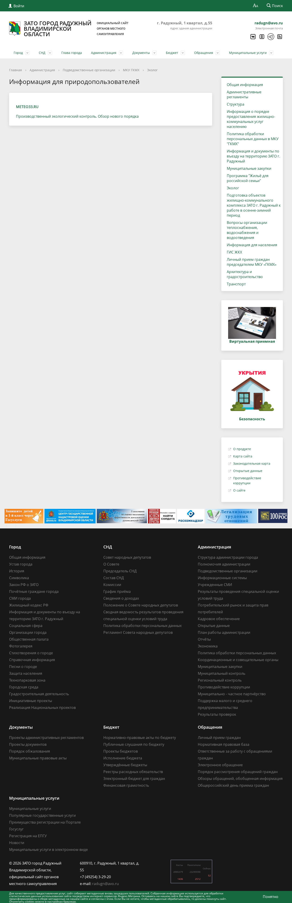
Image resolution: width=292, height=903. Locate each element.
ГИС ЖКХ (234, 252)
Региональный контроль (220, 680)
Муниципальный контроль (221, 673)
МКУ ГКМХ (131, 70)
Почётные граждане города (34, 591)
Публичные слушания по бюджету (133, 744)
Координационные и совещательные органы (238, 659)
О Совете (111, 564)
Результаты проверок (217, 714)
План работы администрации (224, 632)
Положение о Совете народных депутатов (140, 605)
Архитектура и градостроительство (245, 274)
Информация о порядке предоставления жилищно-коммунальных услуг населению (251, 119)
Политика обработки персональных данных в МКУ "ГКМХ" (253, 138)
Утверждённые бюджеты (125, 764)
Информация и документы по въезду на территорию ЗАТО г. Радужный (253, 156)
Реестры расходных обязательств (133, 771)
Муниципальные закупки (249, 168)
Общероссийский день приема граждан (233, 785)
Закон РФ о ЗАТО (24, 584)
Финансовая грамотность (126, 785)
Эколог (152, 70)
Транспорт (236, 284)
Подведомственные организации (89, 70)
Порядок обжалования (29, 751)
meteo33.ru (27, 106)
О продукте (242, 449)
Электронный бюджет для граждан (134, 778)
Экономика (208, 646)
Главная (15, 70)
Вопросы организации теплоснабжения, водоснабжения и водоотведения (247, 230)
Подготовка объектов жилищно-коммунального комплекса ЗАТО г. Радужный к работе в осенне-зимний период (254, 205)
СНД (42, 53)
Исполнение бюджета (122, 758)
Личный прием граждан (219, 737)
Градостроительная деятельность (39, 693)
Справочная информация (32, 659)
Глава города (71, 53)
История (16, 570)
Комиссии (112, 584)
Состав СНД (113, 577)
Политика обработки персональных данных (142, 625)
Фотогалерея (20, 646)
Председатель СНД (120, 570)
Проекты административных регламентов (46, 737)
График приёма (117, 591)
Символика (19, 577)
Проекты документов (28, 744)
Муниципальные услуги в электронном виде (48, 849)
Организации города (28, 632)
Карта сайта (242, 456)
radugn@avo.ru (269, 22)
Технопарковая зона (27, 680)
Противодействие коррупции (224, 687)
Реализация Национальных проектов (42, 707)
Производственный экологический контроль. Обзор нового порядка (77, 116)
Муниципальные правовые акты (38, 758)
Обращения (203, 53)
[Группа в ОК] (261, 36)
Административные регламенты (244, 94)
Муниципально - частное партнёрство (232, 693)
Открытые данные (247, 471)
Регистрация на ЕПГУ (28, 835)
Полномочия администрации (224, 564)
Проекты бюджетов (120, 751)
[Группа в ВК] (252, 36)
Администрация (103, 53)
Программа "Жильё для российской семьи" (248, 178)
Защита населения (25, 673)
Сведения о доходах (121, 598)
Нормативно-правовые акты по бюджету (139, 737)
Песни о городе (23, 666)
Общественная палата (29, 639)
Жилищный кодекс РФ (28, 605)
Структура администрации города (228, 557)
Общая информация (245, 84)
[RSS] (279, 36)
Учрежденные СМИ (215, 584)
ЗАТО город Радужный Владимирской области (76, 28)
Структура (235, 104)
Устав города (20, 564)
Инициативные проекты (30, 700)
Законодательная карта (251, 463)
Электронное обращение (220, 764)
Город (18, 53)
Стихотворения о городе (31, 652)
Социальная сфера (25, 625)
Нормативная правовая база (223, 744)
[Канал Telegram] (270, 36)
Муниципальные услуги (248, 53)
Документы (141, 53)
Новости (16, 842)
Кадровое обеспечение (219, 618)
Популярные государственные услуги (42, 815)
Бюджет (172, 53)
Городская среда (23, 687)
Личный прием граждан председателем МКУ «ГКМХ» (251, 262)
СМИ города (20, 598)
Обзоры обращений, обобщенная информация (240, 778)
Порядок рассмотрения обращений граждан (238, 771)
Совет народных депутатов (127, 557)
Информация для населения (252, 244)
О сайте (239, 490)
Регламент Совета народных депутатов (138, 632)
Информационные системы (222, 577)
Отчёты (204, 639)
